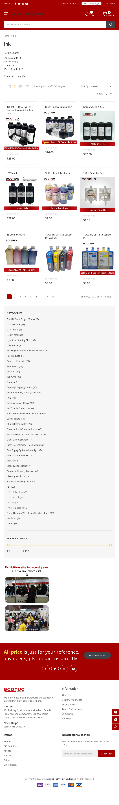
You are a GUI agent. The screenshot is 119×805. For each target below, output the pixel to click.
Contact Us (67, 713)
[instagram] (23, 3)
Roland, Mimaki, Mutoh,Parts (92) (24, 392)
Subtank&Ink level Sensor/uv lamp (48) (27, 413)
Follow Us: (8, 3)
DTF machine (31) (16, 324)
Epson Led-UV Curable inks (58, 106)
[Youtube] (26, 3)
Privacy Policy (68, 704)
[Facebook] (15, 3)
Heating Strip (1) (15, 334)
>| (52, 296)
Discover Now (97, 655)
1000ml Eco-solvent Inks (57, 173)
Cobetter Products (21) (18, 361)
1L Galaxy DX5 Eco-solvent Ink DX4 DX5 (58, 236)
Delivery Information (72, 699)
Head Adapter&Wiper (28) (20, 455)
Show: (100, 93)
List (27, 86)
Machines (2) (13, 518)
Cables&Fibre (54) (16, 418)
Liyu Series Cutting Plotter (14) (22, 340)
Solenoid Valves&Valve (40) (20, 402)
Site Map (66, 718)
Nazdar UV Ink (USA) (93, 106)
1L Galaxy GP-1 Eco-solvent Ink (97, 236)
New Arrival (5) (14, 345)
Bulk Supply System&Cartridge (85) (24, 450)
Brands (7, 741)
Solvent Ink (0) (15, 497)
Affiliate (7, 750)
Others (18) (12, 523)
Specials (8, 755)
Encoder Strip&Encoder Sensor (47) (24, 429)
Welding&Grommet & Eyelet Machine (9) (27, 350)
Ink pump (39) (14, 376)
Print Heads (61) (15, 366)
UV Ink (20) (13, 502)
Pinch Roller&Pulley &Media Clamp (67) (26, 444)
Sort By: (85, 86)
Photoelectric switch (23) (19, 423)
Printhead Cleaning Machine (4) (22, 471)
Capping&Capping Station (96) (22, 387)
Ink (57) (11, 486)
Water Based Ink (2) (18, 507)
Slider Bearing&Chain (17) (19, 439)
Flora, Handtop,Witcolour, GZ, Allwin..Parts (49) (30, 513)
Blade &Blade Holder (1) (19, 465)
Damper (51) (13, 382)
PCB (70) (11, 397)
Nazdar (87, 110)
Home (6, 35)
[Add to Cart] (34, 158)
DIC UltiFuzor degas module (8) (23, 319)
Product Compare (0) (14, 76)
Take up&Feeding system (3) (21, 481)
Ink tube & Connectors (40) (21, 408)
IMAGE (86, 176)
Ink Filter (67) (13, 371)
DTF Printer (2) (14, 329)
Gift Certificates (11, 746)
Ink (14, 35)
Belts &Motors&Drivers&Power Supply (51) (28, 434)
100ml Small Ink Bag (93, 173)
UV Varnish (12, 173)
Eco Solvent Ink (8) (17, 492)
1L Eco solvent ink (16, 234)
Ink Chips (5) (13, 460)
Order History (10, 764)
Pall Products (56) (15, 355)
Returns (7, 760)
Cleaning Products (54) (18, 476)
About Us (66, 695)
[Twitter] (19, 3)
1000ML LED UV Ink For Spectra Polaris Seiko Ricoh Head (20, 110)
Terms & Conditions (72, 709)
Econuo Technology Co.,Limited (27, 13)
